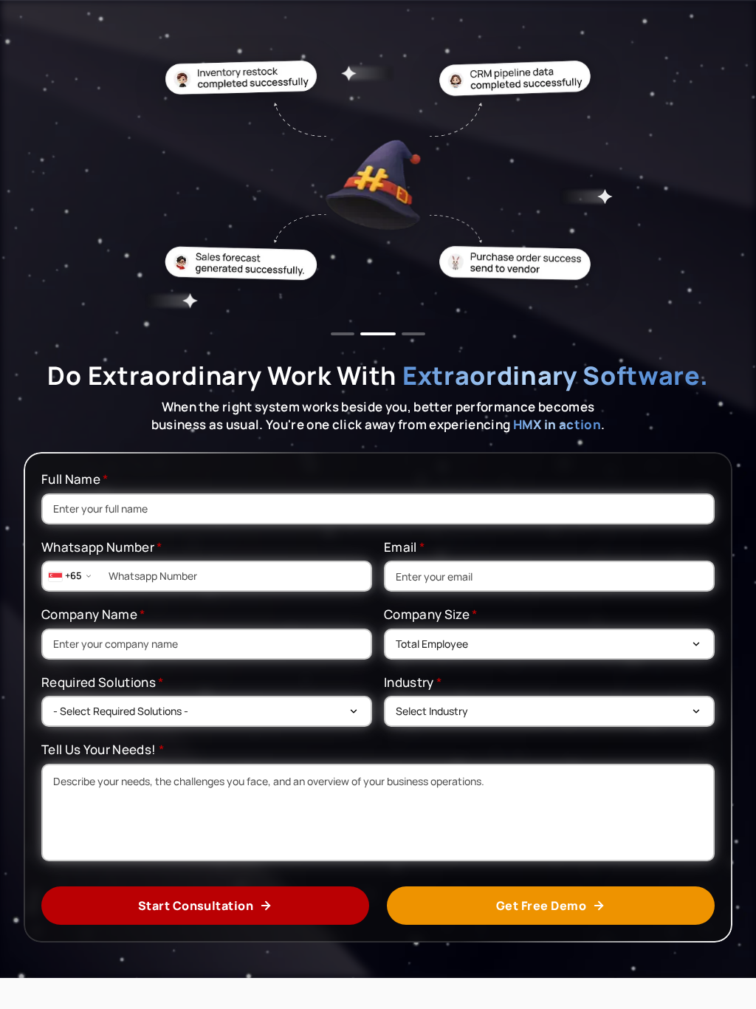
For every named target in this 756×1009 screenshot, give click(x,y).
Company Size (431, 614)
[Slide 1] (342, 334)
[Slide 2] (372, 334)
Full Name (75, 479)
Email (404, 546)
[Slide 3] (407, 334)
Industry (413, 682)
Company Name (93, 614)
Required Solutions (103, 682)
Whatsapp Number (102, 546)
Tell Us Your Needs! (103, 749)
